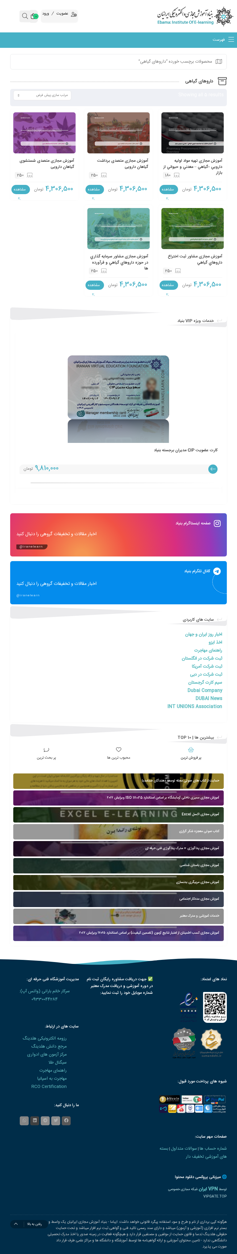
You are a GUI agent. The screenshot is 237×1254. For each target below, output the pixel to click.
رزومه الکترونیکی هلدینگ (45, 1038)
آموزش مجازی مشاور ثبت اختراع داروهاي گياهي (195, 259)
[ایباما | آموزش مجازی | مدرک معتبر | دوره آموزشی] (207, 16)
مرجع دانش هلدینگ (49, 1046)
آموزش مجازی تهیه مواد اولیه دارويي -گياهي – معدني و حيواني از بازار (192, 166)
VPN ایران (208, 1189)
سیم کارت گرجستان (205, 682)
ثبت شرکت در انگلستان (202, 658)
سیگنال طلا (57, 1062)
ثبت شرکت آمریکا (207, 666)
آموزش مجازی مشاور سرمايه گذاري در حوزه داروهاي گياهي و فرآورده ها (119, 262)
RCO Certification (49, 1086)
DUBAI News (209, 698)
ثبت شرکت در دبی (206, 674)
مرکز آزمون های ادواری (47, 1054)
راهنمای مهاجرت (208, 650)
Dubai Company (205, 690)
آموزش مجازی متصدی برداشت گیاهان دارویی (122, 163)
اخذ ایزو (215, 642)
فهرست (219, 40)
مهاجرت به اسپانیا (52, 1078)
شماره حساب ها (213, 1148)
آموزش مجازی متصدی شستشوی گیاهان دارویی (46, 163)
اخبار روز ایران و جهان (203, 634)
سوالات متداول (184, 1148)
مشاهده (168, 189)
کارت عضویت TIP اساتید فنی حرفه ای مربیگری (130, 450)
